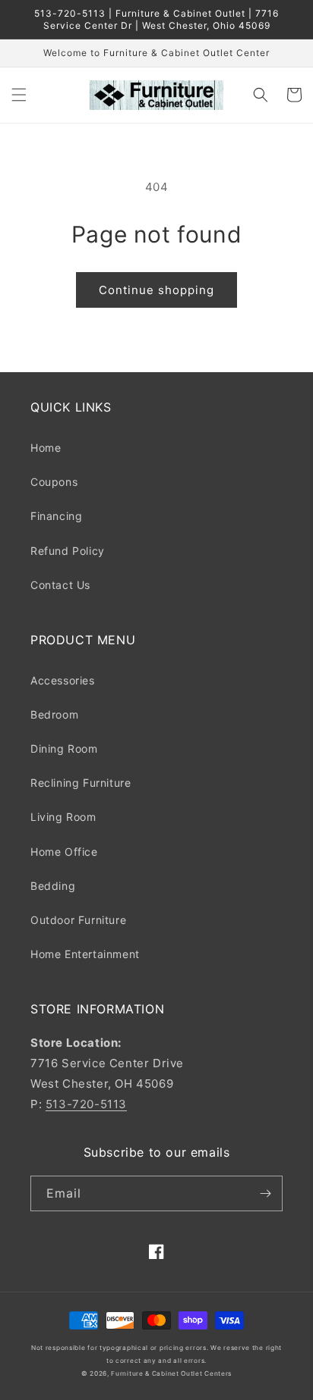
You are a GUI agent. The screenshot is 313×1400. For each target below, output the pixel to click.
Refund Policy (67, 550)
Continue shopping (156, 290)
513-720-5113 (86, 1104)
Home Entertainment (85, 953)
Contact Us (60, 584)
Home (45, 447)
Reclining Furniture (80, 782)
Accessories (62, 680)
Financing (56, 515)
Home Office (64, 851)
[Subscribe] (265, 1193)
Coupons (53, 481)
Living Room (63, 816)
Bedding (52, 885)
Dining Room (64, 748)
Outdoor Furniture (78, 919)
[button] (19, 94)
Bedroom (54, 714)
